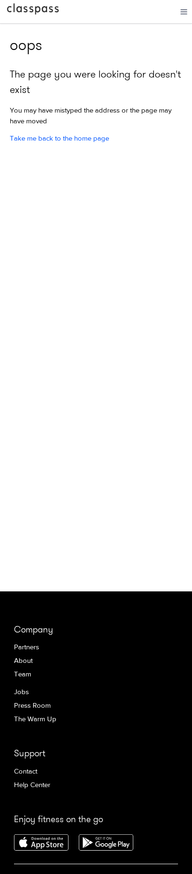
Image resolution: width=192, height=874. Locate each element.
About (23, 660)
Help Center (32, 785)
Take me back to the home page (59, 138)
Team (22, 674)
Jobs (21, 692)
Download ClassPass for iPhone (41, 843)
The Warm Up (35, 719)
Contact (25, 771)
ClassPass (33, 10)
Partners (26, 647)
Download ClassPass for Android (106, 843)
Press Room (32, 705)
